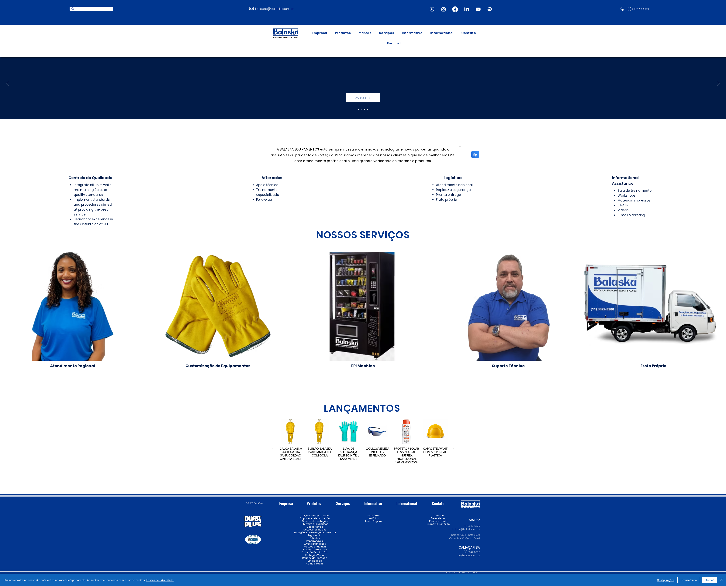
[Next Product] (453, 448)
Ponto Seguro (373, 521)
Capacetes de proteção (315, 518)
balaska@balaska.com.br (274, 8)
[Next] (718, 84)
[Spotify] (490, 9)
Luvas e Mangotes (315, 543)
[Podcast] (361, 109)
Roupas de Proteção (315, 558)
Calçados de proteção (315, 515)
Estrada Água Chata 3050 (465, 535)
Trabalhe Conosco (438, 524)
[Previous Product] (272, 448)
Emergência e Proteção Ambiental (315, 532)
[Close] (721, 580)
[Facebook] (455, 9)
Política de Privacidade (160, 580)
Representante (438, 521)
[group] (363, 448)
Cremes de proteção (315, 521)
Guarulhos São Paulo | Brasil (464, 538)
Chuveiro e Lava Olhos (315, 524)
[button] (343, 33)
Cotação (438, 515)
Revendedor (438, 518)
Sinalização (315, 560)
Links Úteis (374, 515)
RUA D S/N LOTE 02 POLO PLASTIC (463, 572)
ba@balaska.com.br (469, 555)
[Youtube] (478, 9)
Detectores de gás (315, 529)
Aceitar (709, 580)
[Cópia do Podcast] (364, 109)
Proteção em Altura (315, 549)
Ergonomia (315, 535)
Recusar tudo (689, 580)
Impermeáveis (314, 541)
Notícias (374, 518)
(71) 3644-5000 (472, 552)
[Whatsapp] (432, 9)
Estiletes (315, 538)
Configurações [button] (665, 580)
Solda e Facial (314, 563)
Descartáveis (315, 526)
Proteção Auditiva (315, 546)
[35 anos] (358, 109)
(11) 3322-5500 (638, 9)
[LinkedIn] (466, 9)
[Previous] (7, 84)
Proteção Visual (315, 555)
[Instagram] (443, 9)
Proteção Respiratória (315, 552)
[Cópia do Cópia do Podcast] (367, 109)
